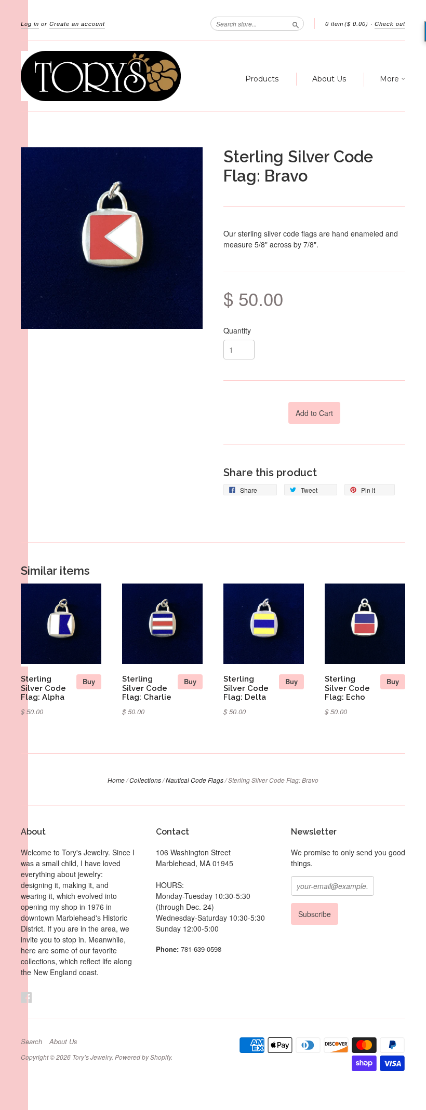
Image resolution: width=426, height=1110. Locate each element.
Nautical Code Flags (194, 779)
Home (116, 779)
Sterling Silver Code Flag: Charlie (146, 688)
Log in (30, 23)
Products (261, 79)
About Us (329, 79)
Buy (89, 681)
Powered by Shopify (143, 1056)
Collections (145, 779)
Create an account (77, 23)
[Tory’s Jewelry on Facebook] (26, 997)
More (390, 79)
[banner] (101, 76)
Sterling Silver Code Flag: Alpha (43, 688)
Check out (390, 23)
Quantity (237, 330)
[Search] (295, 23)
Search (31, 1041)
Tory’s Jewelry (92, 1056)
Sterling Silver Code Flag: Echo (347, 688)
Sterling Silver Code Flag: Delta (246, 688)
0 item (346, 23)
